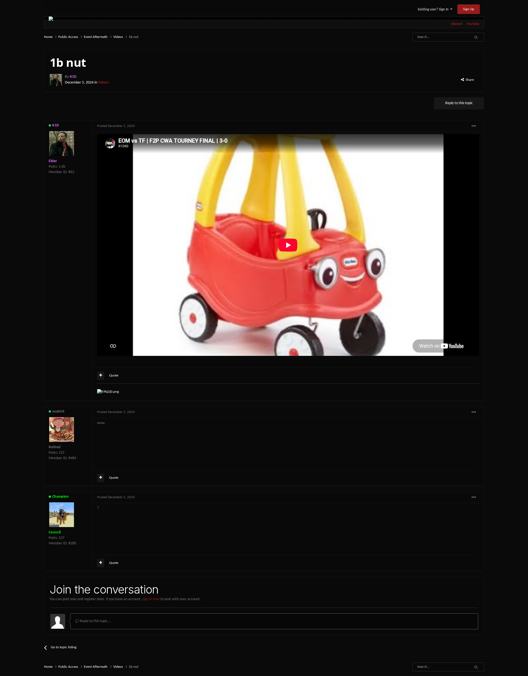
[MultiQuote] (100, 376)
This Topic (454, 37)
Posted (116, 126)
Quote (113, 375)
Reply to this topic (459, 103)
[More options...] (473, 126)
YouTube (473, 24)
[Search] (476, 37)
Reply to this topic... (95, 621)
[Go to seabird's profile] (61, 429)
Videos (103, 83)
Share (469, 80)
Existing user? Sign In (434, 9)
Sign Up (468, 9)
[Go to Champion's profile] (61, 514)
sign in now (151, 599)
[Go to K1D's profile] (56, 80)
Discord (456, 24)
